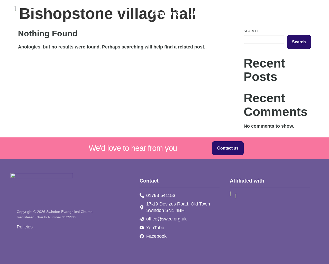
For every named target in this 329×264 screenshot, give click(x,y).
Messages (271, 13)
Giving (302, 13)
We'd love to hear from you (133, 148)
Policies (25, 226)
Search (251, 31)
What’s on (236, 13)
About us (201, 13)
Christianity (165, 13)
